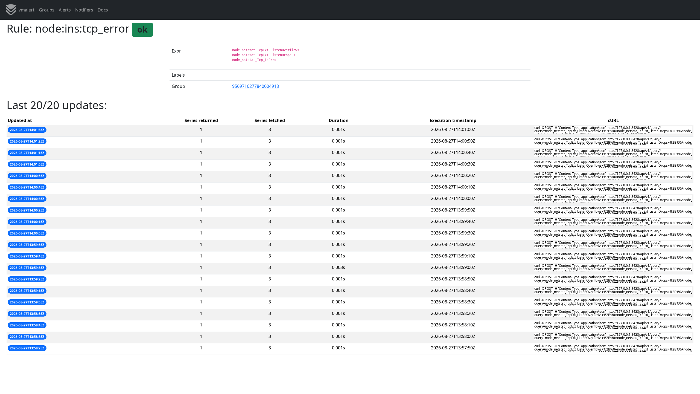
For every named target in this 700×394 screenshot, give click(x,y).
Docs (103, 10)
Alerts (65, 10)
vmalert (26, 10)
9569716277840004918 (255, 86)
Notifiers (84, 10)
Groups (46, 10)
